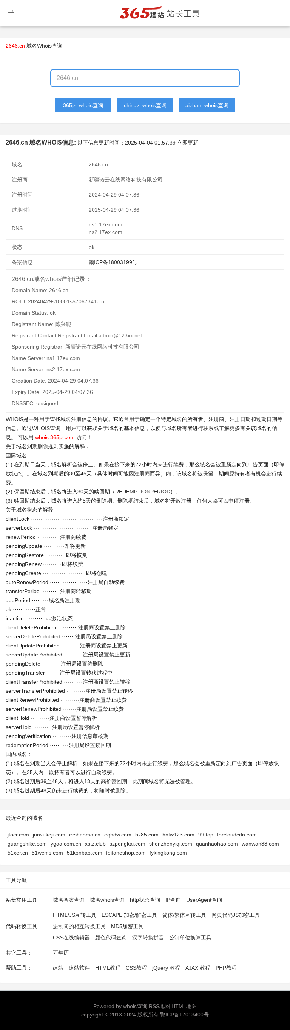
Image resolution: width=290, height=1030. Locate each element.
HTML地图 (184, 1006)
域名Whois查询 (44, 46)
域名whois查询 (107, 900)
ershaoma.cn (84, 835)
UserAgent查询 (204, 900)
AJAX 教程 (197, 968)
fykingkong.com (168, 853)
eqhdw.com (117, 835)
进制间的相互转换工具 (79, 926)
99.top (205, 835)
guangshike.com (27, 844)
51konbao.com (84, 853)
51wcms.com (47, 853)
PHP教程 (226, 968)
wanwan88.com (260, 844)
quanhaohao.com (217, 844)
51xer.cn (18, 853)
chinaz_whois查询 (145, 105)
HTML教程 (107, 968)
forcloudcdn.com (237, 835)
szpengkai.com (127, 844)
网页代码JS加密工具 (235, 915)
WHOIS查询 (46, 428)
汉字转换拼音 (148, 938)
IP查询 (173, 900)
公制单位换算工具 (190, 938)
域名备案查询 (69, 900)
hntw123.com (178, 835)
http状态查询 (145, 900)
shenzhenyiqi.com (170, 844)
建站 (58, 968)
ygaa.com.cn (66, 844)
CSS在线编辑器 (71, 938)
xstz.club (95, 844)
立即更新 (187, 143)
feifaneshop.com (126, 853)
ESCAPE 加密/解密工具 (129, 915)
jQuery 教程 (166, 968)
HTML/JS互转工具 (74, 915)
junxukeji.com (49, 835)
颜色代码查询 (111, 938)
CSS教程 (136, 968)
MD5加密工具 (127, 926)
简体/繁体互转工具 (184, 915)
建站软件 (79, 968)
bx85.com (147, 835)
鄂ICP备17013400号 (184, 1015)
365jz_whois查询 (83, 105)
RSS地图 (159, 1006)
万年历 (61, 953)
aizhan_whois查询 (206, 105)
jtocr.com (18, 835)
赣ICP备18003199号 (113, 262)
